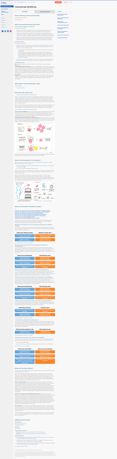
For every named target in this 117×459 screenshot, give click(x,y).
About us (3, 22)
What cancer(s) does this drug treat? (62, 18)
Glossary (3, 18)
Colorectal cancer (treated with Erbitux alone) (25, 216)
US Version (25, 11)
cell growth (20, 111)
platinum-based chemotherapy (40, 35)
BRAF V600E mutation (21, 60)
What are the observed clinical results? (62, 32)
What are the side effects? (63, 35)
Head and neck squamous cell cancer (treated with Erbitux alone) (29, 213)
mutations (17, 76)
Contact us (3, 24)
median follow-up (49, 251)
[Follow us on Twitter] (5, 31)
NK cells (47, 118)
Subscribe (58, 2)
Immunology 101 (4, 8)
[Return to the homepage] (15, 2)
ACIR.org (3, 27)
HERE (31, 242)
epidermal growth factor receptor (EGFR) (30, 98)
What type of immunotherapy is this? (62, 22)
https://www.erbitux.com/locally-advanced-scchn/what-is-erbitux (31, 432)
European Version (45, 11)
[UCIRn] (6, 2)
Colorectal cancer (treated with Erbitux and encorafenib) (27, 218)
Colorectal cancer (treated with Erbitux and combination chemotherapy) (30, 214)
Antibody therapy (18, 85)
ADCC (37, 117)
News (2, 14)
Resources (3, 20)
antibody (22, 96)
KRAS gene (37, 46)
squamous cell (32, 30)
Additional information (62, 37)
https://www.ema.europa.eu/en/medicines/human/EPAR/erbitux (33, 433)
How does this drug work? (63, 25)
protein (51, 96)
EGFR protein (31, 165)
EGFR (19, 112)
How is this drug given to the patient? (62, 28)
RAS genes (24, 76)
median (43, 275)
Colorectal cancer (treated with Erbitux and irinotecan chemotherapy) (30, 215)
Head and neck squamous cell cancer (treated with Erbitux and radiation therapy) (32, 210)
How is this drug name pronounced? (62, 15)
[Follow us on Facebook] (2, 31)
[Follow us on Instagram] (11, 31)
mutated (31, 154)
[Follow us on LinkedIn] (8, 31)
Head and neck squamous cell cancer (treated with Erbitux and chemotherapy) (32, 212)
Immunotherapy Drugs (6, 6)
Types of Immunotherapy (4, 12)
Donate (66, 2)
